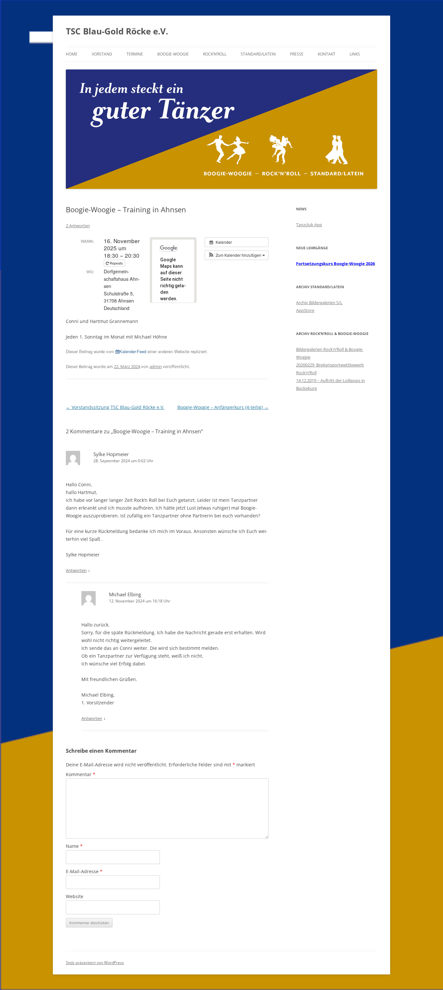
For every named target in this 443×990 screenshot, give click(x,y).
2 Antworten (78, 226)
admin (156, 366)
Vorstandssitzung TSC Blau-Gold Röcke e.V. (115, 407)
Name (74, 846)
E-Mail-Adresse (84, 871)
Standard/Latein (258, 54)
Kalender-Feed (132, 351)
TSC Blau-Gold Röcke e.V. (117, 31)
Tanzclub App (309, 225)
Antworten (76, 570)
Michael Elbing (125, 594)
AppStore (305, 310)
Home (72, 54)
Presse (297, 54)
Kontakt (326, 54)
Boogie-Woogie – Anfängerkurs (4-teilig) (223, 407)
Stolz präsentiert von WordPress (95, 962)
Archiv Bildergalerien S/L (319, 302)
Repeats (116, 263)
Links (355, 54)
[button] (236, 255)
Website (74, 896)
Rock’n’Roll (214, 54)
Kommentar (80, 774)
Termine (134, 54)
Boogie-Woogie (173, 54)
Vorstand (102, 54)
